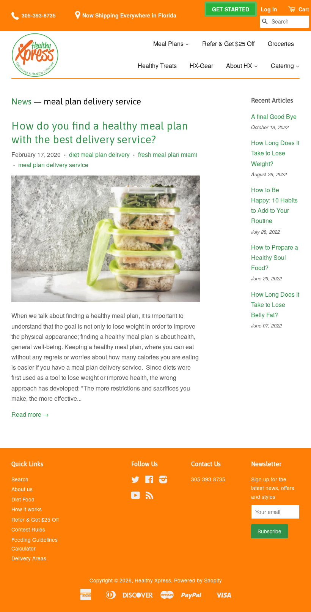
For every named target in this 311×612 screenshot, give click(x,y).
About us (22, 489)
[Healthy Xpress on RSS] (149, 496)
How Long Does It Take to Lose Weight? (275, 153)
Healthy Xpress (153, 580)
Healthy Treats (157, 65)
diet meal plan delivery (99, 154)
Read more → (30, 414)
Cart (303, 9)
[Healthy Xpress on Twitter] (135, 480)
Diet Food (23, 499)
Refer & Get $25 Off (228, 43)
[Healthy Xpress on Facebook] (149, 480)
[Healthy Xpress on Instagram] (163, 480)
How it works (26, 509)
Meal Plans (169, 43)
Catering (283, 65)
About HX (240, 65)
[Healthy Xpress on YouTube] (135, 496)
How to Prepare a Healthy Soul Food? (274, 257)
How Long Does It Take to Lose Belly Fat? (275, 304)
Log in (269, 9)
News (21, 101)
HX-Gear (201, 65)
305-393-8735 (39, 15)
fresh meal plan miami (167, 154)
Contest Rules (28, 529)
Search (19, 479)
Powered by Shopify (198, 580)
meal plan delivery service (53, 164)
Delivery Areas (28, 558)
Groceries (281, 43)
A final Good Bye (274, 116)
